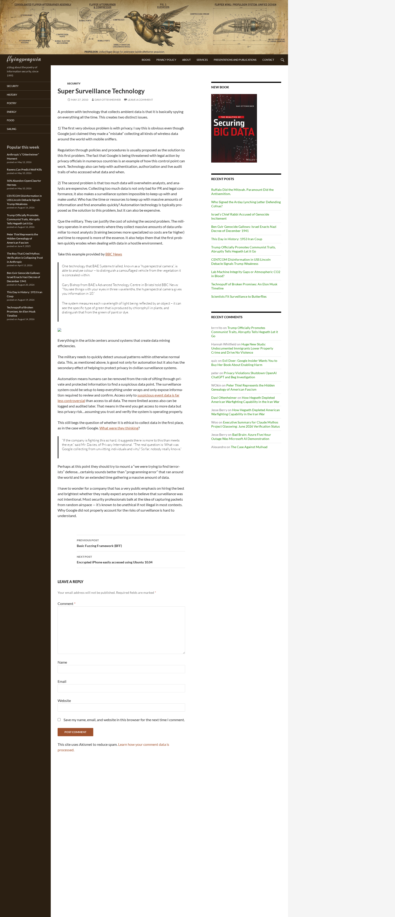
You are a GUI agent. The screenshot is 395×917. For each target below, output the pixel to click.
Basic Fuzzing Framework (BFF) (99, 543)
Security (73, 83)
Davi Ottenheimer (108, 99)
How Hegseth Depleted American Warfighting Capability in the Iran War (245, 400)
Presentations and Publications (235, 59)
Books (146, 59)
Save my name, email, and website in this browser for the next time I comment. (124, 719)
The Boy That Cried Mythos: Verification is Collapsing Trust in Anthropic (25, 257)
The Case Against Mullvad (249, 447)
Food (10, 120)
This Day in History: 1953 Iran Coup (236, 239)
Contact (268, 59)
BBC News (113, 254)
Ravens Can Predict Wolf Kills (24, 169)
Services (202, 59)
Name (62, 662)
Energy (11, 111)
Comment (66, 603)
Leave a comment (140, 99)
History (12, 94)
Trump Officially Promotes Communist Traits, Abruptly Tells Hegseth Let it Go (243, 249)
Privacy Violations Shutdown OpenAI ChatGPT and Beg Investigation (244, 375)
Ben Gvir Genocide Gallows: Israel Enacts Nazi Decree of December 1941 (243, 229)
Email (62, 681)
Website (64, 700)
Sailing (11, 128)
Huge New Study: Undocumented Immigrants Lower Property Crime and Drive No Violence (242, 348)
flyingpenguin (24, 58)
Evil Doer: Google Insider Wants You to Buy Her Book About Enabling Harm (244, 363)
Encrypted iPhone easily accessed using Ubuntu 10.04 (114, 559)
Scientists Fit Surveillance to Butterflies (239, 296)
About (186, 59)
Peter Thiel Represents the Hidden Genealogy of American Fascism (243, 387)
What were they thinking (118, 428)
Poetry (11, 103)
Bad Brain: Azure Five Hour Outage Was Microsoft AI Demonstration (241, 437)
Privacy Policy (166, 59)
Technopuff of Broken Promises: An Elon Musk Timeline (21, 311)
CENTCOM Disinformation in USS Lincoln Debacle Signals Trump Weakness (241, 261)
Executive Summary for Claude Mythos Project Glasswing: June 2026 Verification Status (245, 424)
